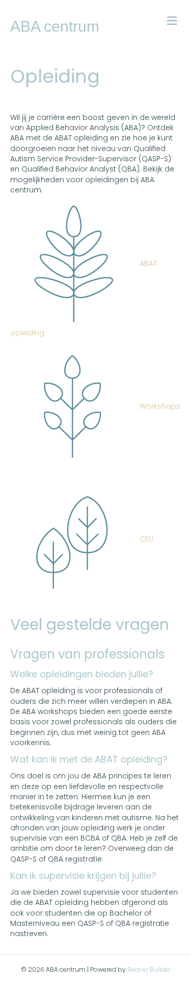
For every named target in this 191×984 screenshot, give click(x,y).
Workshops (159, 406)
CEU (145, 539)
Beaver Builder (149, 969)
